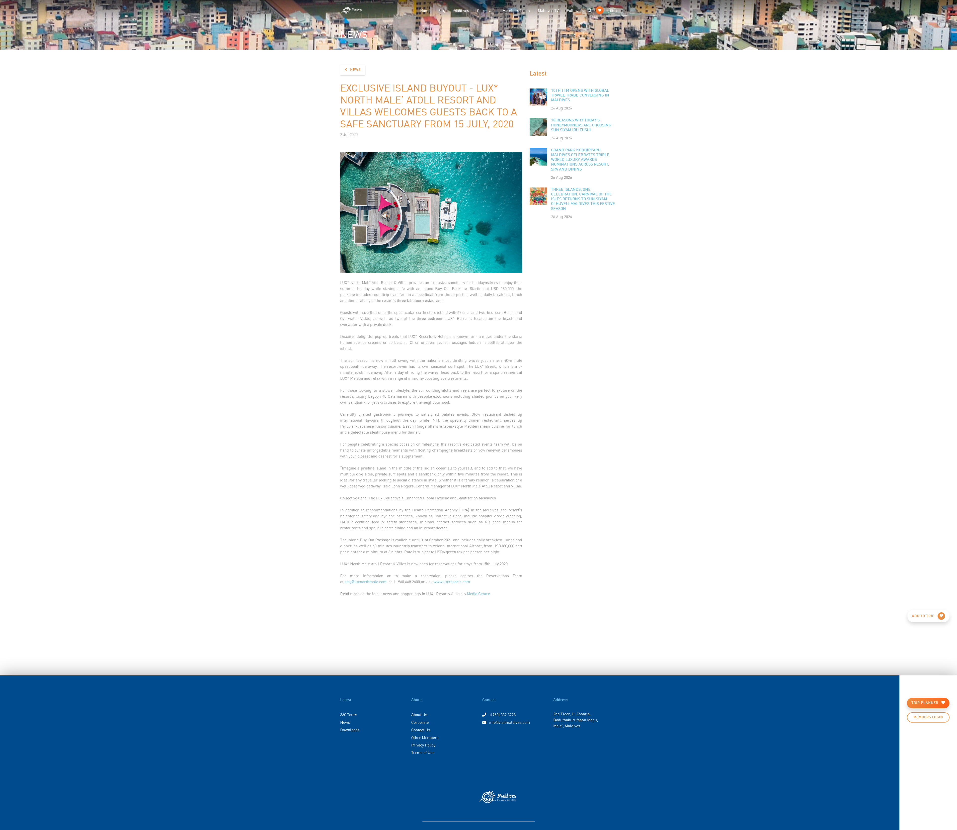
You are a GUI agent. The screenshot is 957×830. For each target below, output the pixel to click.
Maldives (461, 10)
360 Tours (348, 714)
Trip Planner (925, 703)
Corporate (485, 10)
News (355, 70)
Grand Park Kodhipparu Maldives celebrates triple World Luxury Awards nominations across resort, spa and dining (580, 160)
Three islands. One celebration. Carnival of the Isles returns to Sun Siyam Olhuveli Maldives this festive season (583, 199)
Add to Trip (924, 616)
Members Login (516, 10)
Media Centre (478, 593)
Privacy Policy (423, 745)
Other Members (425, 737)
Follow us (575, 10)
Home (425, 10)
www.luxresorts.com (452, 581)
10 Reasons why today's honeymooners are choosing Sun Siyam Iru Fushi (581, 125)
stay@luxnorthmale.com (365, 581)
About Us (419, 714)
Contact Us (420, 730)
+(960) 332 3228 (502, 714)
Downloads (350, 730)
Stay (442, 10)
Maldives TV (548, 10)
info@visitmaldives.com (509, 722)
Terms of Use (422, 752)
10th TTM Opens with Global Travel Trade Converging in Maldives (580, 95)
